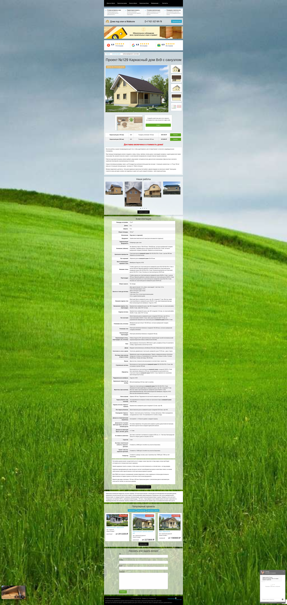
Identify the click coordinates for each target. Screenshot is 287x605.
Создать (158, 125)
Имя (120, 553)
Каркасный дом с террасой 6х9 (115, 527)
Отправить (123, 591)
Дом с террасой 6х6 (164, 531)
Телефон (121, 559)
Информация (154, 3)
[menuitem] (111, 3)
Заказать (175, 134)
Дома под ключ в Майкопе (122, 21)
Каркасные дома (122, 3)
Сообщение (122, 571)
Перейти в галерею (143, 212)
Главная (108, 54)
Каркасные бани (144, 3)
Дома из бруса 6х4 (141, 510)
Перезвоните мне (176, 21)
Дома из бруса (111, 3)
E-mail (120, 565)
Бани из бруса (133, 3)
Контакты (165, 3)
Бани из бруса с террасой (152, 510)
